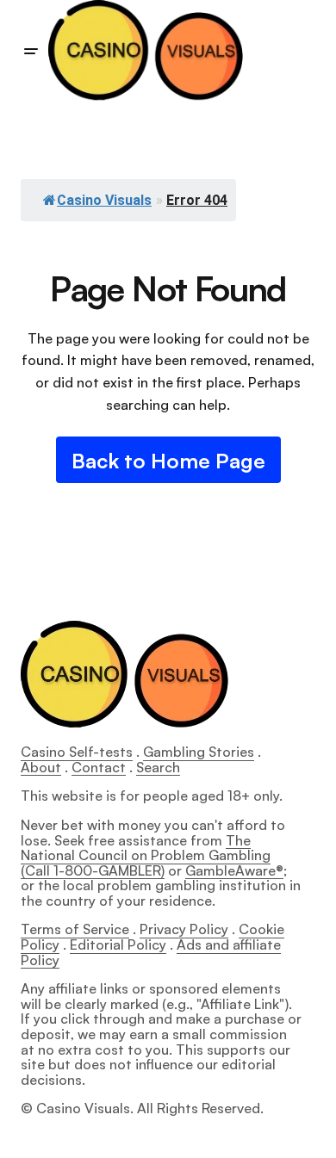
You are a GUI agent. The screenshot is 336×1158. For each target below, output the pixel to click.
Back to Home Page (168, 461)
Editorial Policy (118, 944)
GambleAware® (234, 870)
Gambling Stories (198, 751)
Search (158, 767)
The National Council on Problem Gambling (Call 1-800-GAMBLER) (146, 855)
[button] (31, 51)
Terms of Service (75, 929)
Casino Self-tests (77, 751)
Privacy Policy (184, 929)
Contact (99, 767)
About (41, 767)
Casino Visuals (104, 200)
